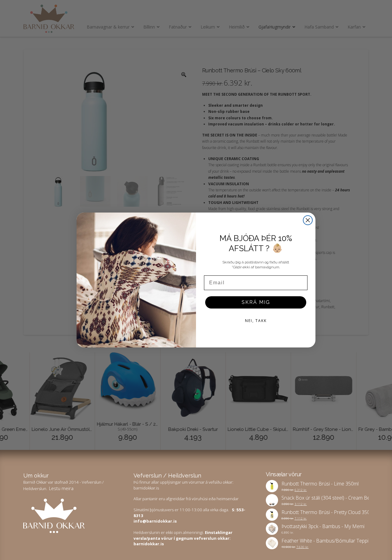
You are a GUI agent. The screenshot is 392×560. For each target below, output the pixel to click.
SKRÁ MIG (256, 302)
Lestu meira (61, 488)
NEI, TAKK (256, 320)
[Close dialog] (307, 220)
